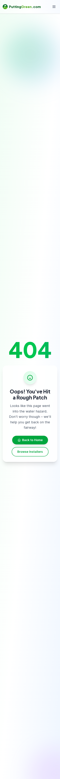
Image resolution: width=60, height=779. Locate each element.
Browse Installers (30, 451)
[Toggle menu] (54, 6)
